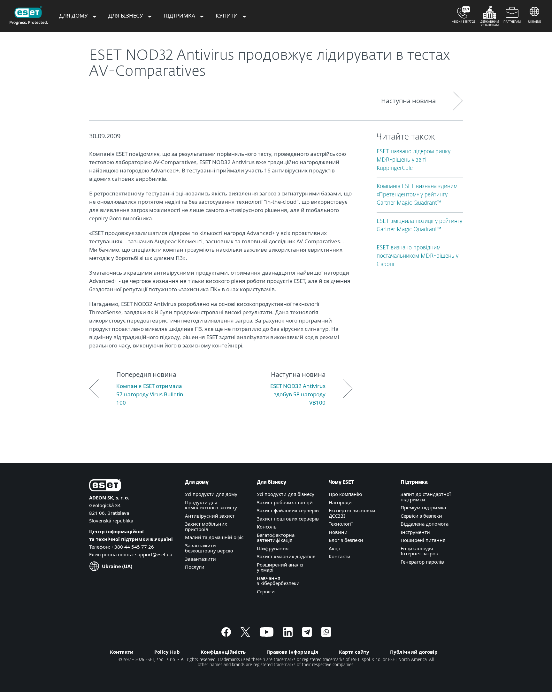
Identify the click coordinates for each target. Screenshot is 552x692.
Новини (338, 532)
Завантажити (200, 559)
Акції (334, 548)
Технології (341, 524)
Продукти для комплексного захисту (211, 505)
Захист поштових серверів (288, 518)
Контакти (339, 556)
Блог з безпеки (346, 540)
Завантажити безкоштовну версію (209, 548)
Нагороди (340, 502)
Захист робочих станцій (285, 502)
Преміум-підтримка (423, 507)
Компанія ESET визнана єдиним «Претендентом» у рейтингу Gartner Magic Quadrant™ (417, 195)
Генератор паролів (422, 562)
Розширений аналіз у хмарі (280, 567)
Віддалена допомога (424, 524)
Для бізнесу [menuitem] (126, 15)
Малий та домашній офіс (214, 537)
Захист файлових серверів (288, 510)
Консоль (267, 526)
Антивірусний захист (209, 516)
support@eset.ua (153, 554)
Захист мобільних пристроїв (206, 526)
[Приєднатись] (326, 635)
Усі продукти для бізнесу (285, 494)
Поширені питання (423, 540)
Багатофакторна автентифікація (276, 538)
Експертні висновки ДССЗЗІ (352, 513)
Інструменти (415, 532)
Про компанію (345, 494)
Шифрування (272, 548)
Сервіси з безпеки (421, 516)
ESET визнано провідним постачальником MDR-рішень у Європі (417, 256)
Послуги (194, 567)
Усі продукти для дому (211, 494)
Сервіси (266, 591)
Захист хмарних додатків (286, 556)
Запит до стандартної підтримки (426, 497)
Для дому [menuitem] (74, 15)
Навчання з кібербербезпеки (278, 581)
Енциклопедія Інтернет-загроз (419, 551)
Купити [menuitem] (227, 15)
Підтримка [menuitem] (180, 15)
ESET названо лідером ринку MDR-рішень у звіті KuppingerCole (413, 160)
